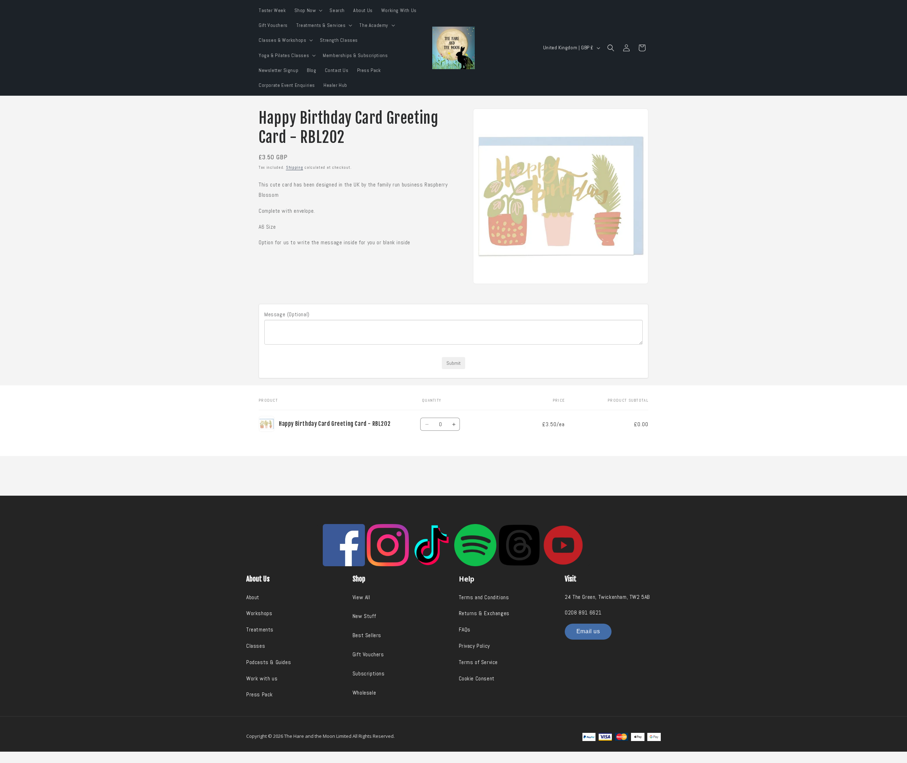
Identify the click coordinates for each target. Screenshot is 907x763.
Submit (453, 363)
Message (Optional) (287, 314)
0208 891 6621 (583, 612)
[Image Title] (344, 545)
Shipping (294, 167)
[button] (308, 10)
